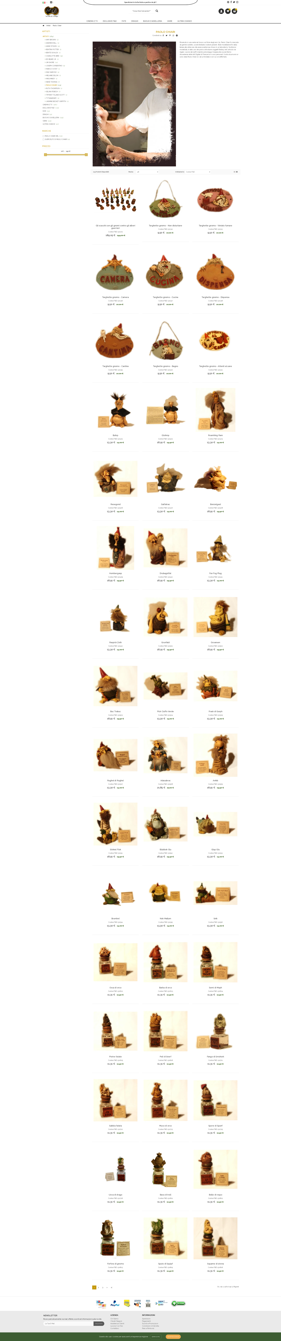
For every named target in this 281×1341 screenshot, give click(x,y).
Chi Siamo (114, 1319)
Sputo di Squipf (165, 1264)
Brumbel (115, 918)
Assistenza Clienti (117, 1324)
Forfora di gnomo (115, 1264)
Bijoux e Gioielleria (53, 117)
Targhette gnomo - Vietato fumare (215, 225)
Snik (215, 918)
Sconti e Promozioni (150, 1324)
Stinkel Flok (115, 849)
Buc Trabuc (115, 711)
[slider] (45, 154)
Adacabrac (165, 780)
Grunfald (165, 642)
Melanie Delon (53, 75)
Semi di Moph (215, 987)
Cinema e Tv (50, 105)
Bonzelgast (215, 504)
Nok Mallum (165, 918)
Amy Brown (52, 40)
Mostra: (131, 172)
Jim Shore (52, 62)
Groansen (215, 642)
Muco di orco (165, 1126)
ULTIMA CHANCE (184, 21)
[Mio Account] (221, 11)
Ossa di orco (115, 987)
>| (111, 1287)
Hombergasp (115, 573)
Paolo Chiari (53, 85)
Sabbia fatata (115, 1126)
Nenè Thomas (53, 82)
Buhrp (115, 435)
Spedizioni (146, 1319)
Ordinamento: (180, 172)
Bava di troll (165, 1195)
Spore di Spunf (215, 1126)
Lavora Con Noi (116, 1326)
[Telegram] (176, 35)
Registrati (99, 1323)
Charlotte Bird (54, 56)
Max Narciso (52, 72)
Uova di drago (115, 1195)
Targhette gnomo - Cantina (115, 366)
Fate (46, 111)
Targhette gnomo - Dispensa (215, 297)
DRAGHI (134, 21)
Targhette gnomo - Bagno (165, 366)
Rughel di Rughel (115, 780)
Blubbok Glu (165, 849)
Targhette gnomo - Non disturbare (165, 225)
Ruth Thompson (54, 88)
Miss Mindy (51, 79)
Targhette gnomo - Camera (115, 297)
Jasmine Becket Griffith (57, 101)
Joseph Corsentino (55, 66)
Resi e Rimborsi (148, 1328)
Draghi (47, 114)
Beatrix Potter (53, 49)
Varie (47, 121)
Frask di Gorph (215, 711)
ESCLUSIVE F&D (110, 21)
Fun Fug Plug (215, 573)
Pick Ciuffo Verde (165, 711)
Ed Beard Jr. (52, 59)
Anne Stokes (53, 46)
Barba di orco (165, 987)
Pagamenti (146, 1321)
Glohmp (165, 435)
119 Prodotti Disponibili (101, 172)
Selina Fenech (53, 91)
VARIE (169, 21)
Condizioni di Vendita (150, 1326)
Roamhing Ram (215, 435)
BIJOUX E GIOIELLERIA (152, 21)
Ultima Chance (51, 124)
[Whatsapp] (173, 35)
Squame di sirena (215, 1264)
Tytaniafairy (52, 98)
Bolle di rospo (215, 1195)
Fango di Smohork (215, 1056)
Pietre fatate (115, 1056)
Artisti (48, 36)
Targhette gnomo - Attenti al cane (215, 366)
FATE (124, 21)
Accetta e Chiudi (173, 1336)
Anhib (215, 780)
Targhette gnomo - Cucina (165, 297)
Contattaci (114, 1328)
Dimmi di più (156, 1336)
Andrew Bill (52, 43)
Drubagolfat (165, 573)
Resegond (116, 504)
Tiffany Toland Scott (56, 95)
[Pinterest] (170, 35)
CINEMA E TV (92, 21)
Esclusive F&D (51, 108)
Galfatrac (165, 504)
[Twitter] (166, 35)
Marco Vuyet (53, 69)
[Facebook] (163, 35)
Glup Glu (215, 849)
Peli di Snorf (165, 1056)
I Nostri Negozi (116, 1321)
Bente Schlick (53, 53)
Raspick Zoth (115, 642)
